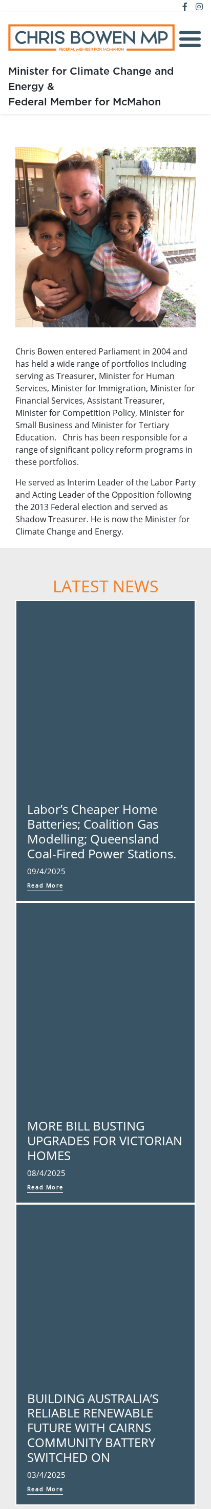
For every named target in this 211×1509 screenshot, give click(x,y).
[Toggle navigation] (190, 39)
